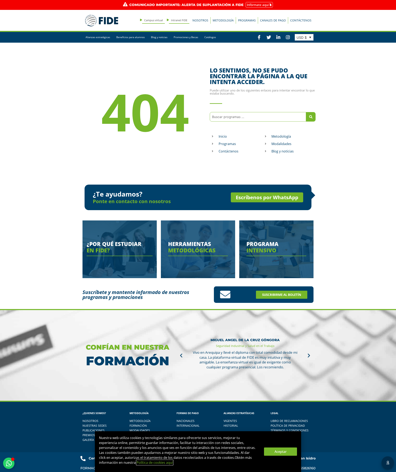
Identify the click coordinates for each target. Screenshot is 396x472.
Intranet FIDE (179, 20)
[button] (181, 355)
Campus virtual (153, 20)
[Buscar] (311, 117)
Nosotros (200, 20)
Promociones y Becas (186, 37)
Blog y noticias (159, 37)
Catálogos (210, 37)
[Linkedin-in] (278, 37)
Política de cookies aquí (155, 462)
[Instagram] (287, 37)
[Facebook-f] (259, 37)
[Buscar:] (258, 117)
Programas (247, 20)
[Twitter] (268, 37)
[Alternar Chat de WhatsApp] (8, 463)
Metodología (223, 20)
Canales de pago (273, 20)
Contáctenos (300, 20)
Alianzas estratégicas (98, 37)
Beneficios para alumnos (130, 37)
